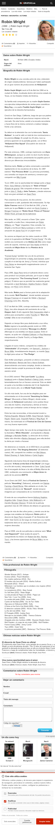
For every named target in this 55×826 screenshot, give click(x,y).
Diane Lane (15, 419)
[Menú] (3, 3)
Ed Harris (26, 186)
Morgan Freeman (12, 211)
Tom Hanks (34, 245)
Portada (4, 15)
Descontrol (9, 618)
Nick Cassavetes (36, 312)
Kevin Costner (41, 208)
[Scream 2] (9, 750)
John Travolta (31, 315)
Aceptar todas (44, 821)
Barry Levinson (27, 228)
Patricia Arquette (11, 416)
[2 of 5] (6, 34)
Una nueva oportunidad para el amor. (20, 660)
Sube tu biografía (44, 11)
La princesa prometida (13, 629)
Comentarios (9, 43)
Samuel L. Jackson (40, 349)
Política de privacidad (8, 815)
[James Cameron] (46, 750)
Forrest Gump (37, 239)
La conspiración (10, 590)
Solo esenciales (10, 821)
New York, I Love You (13, 597)
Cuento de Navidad (12, 602)
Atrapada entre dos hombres (15, 620)
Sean (47, 351)
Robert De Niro (34, 537)
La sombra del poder (12, 599)
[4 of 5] (13, 34)
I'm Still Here (9, 592)
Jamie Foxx (20, 231)
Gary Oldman (15, 186)
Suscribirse (8, 46)
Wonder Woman (10, 574)
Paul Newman (45, 334)
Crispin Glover (22, 500)
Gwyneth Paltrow (28, 419)
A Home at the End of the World (16, 606)
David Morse (18, 486)
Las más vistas (17, 11)
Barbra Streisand (29, 438)
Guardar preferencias (27, 821)
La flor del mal (10, 611)
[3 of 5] (9, 34)
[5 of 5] (16, 34)
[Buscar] (51, 3)
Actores (3, 9)
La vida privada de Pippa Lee (15, 595)
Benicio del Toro (24, 363)
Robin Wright (32, 653)
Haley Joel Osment (36, 259)
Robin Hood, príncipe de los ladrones (20, 214)
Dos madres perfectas (13, 579)
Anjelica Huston (34, 284)
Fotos (8, 29)
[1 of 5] (3, 34)
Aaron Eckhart (38, 363)
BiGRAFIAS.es (27, 3)
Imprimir (22, 43)
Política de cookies (22, 815)
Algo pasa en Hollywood (13, 604)
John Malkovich (35, 500)
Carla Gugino (38, 455)
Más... (36, 9)
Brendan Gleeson (19, 503)
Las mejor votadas (29, 11)
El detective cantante (12, 609)
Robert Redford (25, 379)
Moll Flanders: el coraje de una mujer (18, 622)
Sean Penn (31, 194)
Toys (6, 627)
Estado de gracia (12, 188)
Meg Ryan (41, 419)
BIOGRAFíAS (13, 15)
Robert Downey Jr (12, 455)
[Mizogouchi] (28, 750)
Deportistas (21, 9)
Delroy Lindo (38, 379)
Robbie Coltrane (29, 334)
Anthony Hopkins (40, 497)
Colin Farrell (45, 466)
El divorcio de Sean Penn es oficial (19, 642)
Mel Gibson (41, 452)
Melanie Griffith (25, 416)
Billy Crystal (21, 177)
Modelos (29, 9)
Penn (16, 287)
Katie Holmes (25, 455)
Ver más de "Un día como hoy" (10, 766)
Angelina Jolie (10, 500)
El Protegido (9, 613)
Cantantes (11, 9)
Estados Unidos (35, 60)
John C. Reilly (16, 191)
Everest (7, 577)
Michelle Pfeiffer (20, 436)
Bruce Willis (9, 351)
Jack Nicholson (21, 284)
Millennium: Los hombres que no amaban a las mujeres (25, 586)
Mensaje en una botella (13, 615)
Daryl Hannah (37, 416)
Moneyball (8, 584)
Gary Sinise (9, 264)
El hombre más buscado (14, 581)
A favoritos (32, 43)
